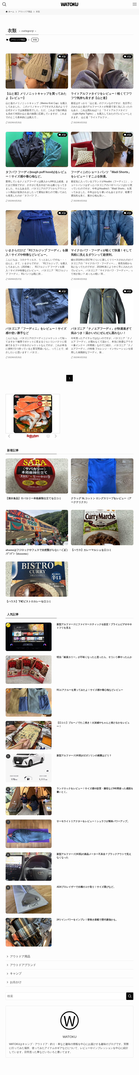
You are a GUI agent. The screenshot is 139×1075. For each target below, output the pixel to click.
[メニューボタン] (134, 4)
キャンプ (16, 973)
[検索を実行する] (129, 996)
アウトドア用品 (18, 40)
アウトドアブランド (23, 964)
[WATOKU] (69, 4)
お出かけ (16, 982)
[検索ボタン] (4, 4)
